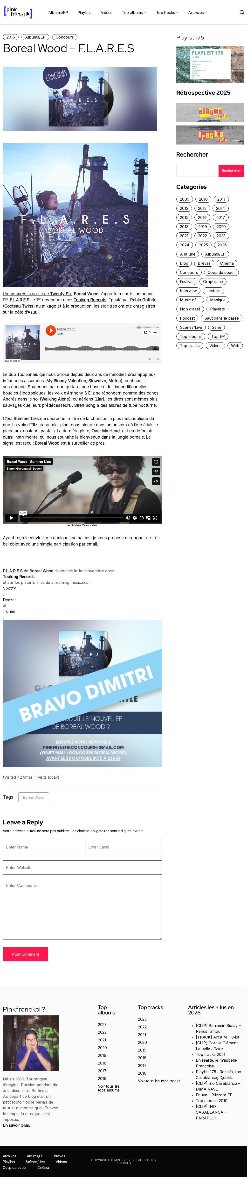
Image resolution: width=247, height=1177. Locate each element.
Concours (65, 37)
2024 (184, 245)
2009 (184, 199)
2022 (202, 235)
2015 (11, 37)
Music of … (190, 299)
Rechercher (192, 155)
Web (235, 345)
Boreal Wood (33, 797)
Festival (186, 281)
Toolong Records (90, 299)
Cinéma (227, 263)
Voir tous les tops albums (109, 1088)
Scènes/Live (191, 327)
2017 (220, 217)
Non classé (190, 309)
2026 (222, 245)
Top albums (132, 12)
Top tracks (165, 12)
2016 (202, 217)
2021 (184, 235)
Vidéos (106, 12)
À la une (187, 254)
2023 (221, 235)
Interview (188, 290)
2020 (221, 226)
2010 (203, 199)
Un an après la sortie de (37, 293)
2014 (220, 208)
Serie (216, 327)
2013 (202, 208)
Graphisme (213, 281)
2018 (184, 226)
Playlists (84, 12)
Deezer (9, 599)
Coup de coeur (221, 272)
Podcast (187, 318)
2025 (203, 245)
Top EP (218, 336)
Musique (218, 299)
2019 (202, 226)
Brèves (204, 263)
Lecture (213, 290)
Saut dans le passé (221, 318)
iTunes (9, 611)
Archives (196, 12)
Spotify (9, 588)
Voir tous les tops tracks (159, 1081)
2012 (184, 208)
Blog (184, 263)
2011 (221, 199)
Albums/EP (58, 12)
